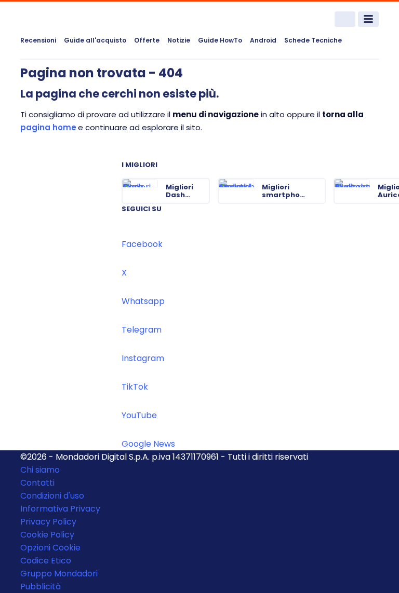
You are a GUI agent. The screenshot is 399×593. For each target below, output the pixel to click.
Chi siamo (40, 470)
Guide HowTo (220, 40)
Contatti (37, 483)
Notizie (178, 40)
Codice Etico (45, 561)
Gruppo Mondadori (59, 574)
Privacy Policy (48, 522)
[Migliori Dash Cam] (201, 191)
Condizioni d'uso (52, 496)
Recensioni (38, 40)
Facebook (142, 244)
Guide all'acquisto (95, 40)
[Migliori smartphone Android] (317, 191)
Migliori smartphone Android (285, 191)
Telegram (142, 330)
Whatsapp (143, 301)
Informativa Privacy (60, 509)
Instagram (143, 358)
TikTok (135, 387)
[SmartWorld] (59, 19)
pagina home (48, 127)
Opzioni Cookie (50, 548)
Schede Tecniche (313, 40)
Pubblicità (40, 586)
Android (263, 40)
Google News (148, 444)
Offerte (146, 40)
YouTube (139, 415)
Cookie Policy (47, 535)
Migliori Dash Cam (179, 191)
